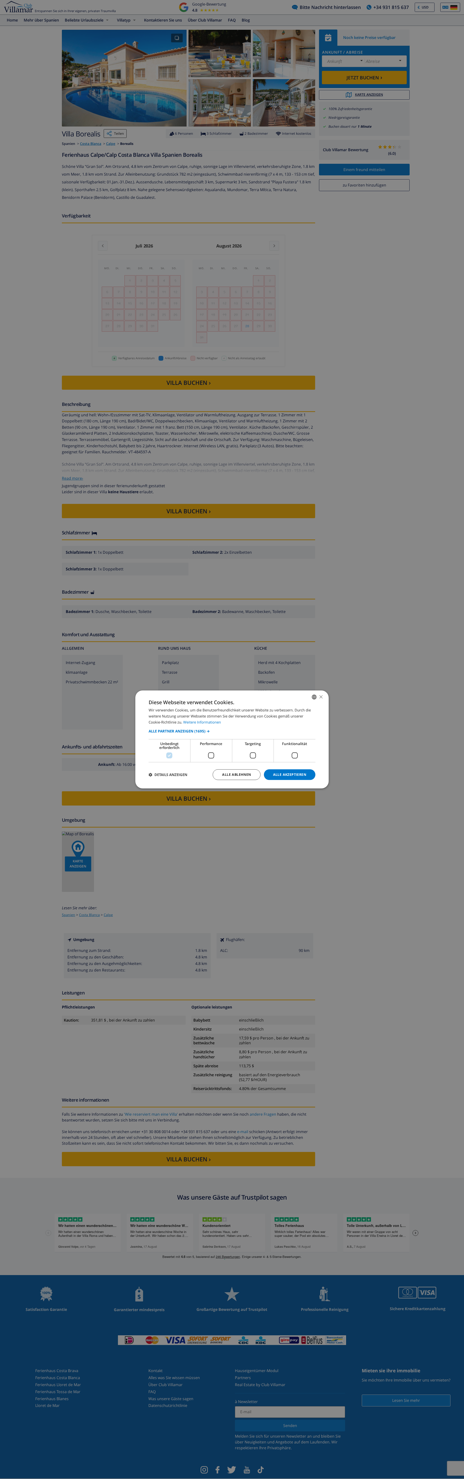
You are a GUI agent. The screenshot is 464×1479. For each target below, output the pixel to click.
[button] (232, 731)
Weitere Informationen (202, 722)
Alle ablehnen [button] (236, 774)
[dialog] (232, 739)
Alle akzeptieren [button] (289, 774)
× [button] (321, 697)
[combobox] (314, 697)
